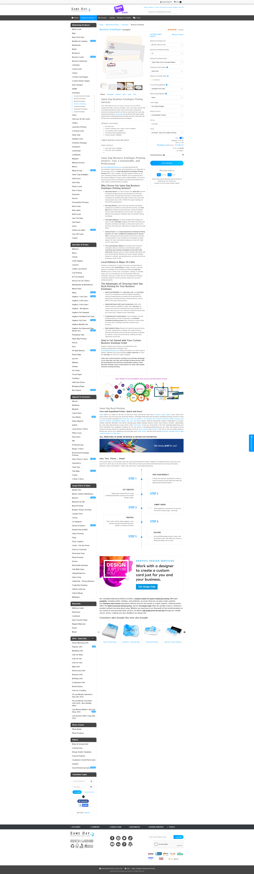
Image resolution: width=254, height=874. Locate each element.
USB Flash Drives (78, 382)
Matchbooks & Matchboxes (82, 285)
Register (87, 812)
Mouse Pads (76, 289)
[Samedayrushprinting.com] (80, 9)
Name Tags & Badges (80, 174)
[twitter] (124, 838)
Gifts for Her (77, 659)
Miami (124, 421)
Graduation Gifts (78, 682)
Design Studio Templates (81, 752)
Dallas (172, 419)
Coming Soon (77, 748)
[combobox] (167, 45)
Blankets (75, 409)
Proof (152, 129)
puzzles (75, 358)
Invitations (76, 147)
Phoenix (108, 421)
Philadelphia (116, 421)
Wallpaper (76, 597)
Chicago (149, 419)
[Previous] (101, 57)
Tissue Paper (77, 374)
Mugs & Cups (83, 170)
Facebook (83, 801)
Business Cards (83, 57)
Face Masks (83, 417)
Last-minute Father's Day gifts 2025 (83, 717)
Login (78, 792)
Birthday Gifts (77, 678)
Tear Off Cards (77, 234)
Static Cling (76, 577)
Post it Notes (77, 190)
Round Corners (155, 111)
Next (185, 632)
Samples (75, 764)
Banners (83, 498)
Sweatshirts (76, 463)
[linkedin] (118, 844)
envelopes (119, 114)
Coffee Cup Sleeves (79, 269)
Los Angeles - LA (139, 419)
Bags (74, 33)
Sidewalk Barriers (78, 573)
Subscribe (178, 837)
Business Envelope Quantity (159, 49)
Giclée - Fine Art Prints (80, 545)
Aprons (75, 401)
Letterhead (76, 151)
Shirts (74, 226)
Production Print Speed (158, 67)
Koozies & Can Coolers (81, 281)
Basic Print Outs (78, 37)
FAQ (134, 94)
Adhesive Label (78, 608)
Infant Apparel (77, 421)
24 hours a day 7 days (162, 414)
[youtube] (112, 844)
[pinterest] (124, 844)
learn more (137, 425)
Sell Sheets (76, 222)
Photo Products (78, 733)
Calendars (76, 65)
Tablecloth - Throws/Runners (83, 581)
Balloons (75, 249)
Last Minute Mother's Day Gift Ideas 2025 (83, 711)
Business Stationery (79, 61)
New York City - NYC (126, 419)
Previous (99, 632)
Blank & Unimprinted (80, 744)
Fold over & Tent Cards (81, 119)
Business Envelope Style (158, 76)
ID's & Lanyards (78, 277)
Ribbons (75, 362)
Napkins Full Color (83, 320)
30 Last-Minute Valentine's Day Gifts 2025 (82, 696)
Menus (74, 166)
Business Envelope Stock (158, 58)
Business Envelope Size (158, 41)
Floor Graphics (78, 541)
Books (74, 49)
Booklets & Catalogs (83, 41)
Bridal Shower (77, 686)
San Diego (137, 421)
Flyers (74, 115)
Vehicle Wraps (77, 593)
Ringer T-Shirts (78, 449)
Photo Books (77, 729)
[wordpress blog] (130, 844)
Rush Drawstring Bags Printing (80, 454)
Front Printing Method (157, 85)
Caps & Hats (76, 413)
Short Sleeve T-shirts (83, 459)
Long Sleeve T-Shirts (80, 429)
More (124, 94)
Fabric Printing (78, 533)
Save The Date (77, 218)
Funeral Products (78, 756)
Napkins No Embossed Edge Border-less (83, 329)
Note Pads (76, 182)
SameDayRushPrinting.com (112, 167)
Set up (152, 120)
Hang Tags (76, 135)
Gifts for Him (77, 663)
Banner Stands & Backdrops (82, 494)
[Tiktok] (130, 838)
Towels (74, 475)
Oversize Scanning (79, 549)
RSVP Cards (76, 214)
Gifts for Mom (77, 655)
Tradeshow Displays (80, 585)
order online (142, 431)
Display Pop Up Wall (80, 529)
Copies (74, 73)
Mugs (83, 293)
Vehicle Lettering (78, 589)
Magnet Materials (79, 624)
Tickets (75, 238)
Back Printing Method (157, 93)
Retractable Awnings (80, 565)
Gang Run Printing (79, 127)
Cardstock (76, 616)
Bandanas (75, 405)
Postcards (76, 194)
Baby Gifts (76, 667)
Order (101, 414)
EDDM (74, 89)
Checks (75, 257)
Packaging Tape (78, 335)
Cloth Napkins (77, 261)
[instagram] (118, 838)
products (155, 429)
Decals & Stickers (83, 526)
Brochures (76, 53)
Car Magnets (77, 522)
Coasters (75, 265)
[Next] (145, 57)
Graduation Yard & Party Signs (84, 760)
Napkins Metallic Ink (80, 324)
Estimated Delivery (156, 155)
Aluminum (76, 612)
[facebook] (112, 838)
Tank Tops (76, 467)
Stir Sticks (76, 370)
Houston (166, 419)
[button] (91, 787)
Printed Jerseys (78, 445)
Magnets (75, 159)
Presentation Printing (80, 202)
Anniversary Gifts (78, 670)
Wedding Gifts (77, 651)
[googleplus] (151, 854)
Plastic (74, 628)
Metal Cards (76, 29)
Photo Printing (77, 557)
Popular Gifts (83, 647)
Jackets (74, 425)
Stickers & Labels (83, 230)
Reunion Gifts (77, 674)
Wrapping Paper (78, 386)
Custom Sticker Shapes (81, 81)
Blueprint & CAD (78, 502)
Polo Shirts (76, 437)
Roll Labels (76, 210)
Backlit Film (76, 490)
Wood (74, 632)
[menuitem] (75, 17)
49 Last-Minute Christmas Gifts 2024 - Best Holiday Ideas (82, 703)
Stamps (75, 366)
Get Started (167, 163)
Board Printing (77, 506)
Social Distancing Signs (83, 768)
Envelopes (76, 93)
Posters (75, 198)
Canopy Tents (77, 514)
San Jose (130, 421)
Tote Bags (83, 471)
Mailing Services (78, 163)
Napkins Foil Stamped (80, 312)
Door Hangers (77, 85)
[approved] (173, 859)
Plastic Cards (77, 186)
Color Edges (154, 102)
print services (143, 429)
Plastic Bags (76, 354)
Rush (129, 94)
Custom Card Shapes (80, 77)
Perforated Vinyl (78, 553)
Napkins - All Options (80, 308)
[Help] (167, 67)
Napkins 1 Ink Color (83, 296)
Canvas (75, 518)
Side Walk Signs (78, 569)
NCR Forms (76, 178)
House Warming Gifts (80, 643)
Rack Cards (76, 206)
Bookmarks (76, 45)
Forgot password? (89, 792)
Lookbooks (76, 155)
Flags (74, 537)
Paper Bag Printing (79, 339)
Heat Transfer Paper (80, 620)
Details (102, 94)
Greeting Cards (78, 131)
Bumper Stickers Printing (81, 510)
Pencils (74, 343)
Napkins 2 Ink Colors (80, 300)
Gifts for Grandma (79, 690)
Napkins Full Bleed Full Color (83, 316)
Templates (110, 94)
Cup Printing (77, 273)
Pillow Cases (77, 433)
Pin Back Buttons (83, 350)
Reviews (118, 94)
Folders (75, 123)
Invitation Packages (79, 143)
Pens (74, 346)
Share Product (178, 34)
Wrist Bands (83, 390)
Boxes (74, 253)
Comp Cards (77, 69)
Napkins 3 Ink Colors (80, 304)
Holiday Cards (77, 139)
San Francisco (157, 419)
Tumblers (75, 378)
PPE (73, 441)
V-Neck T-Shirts (78, 479)
